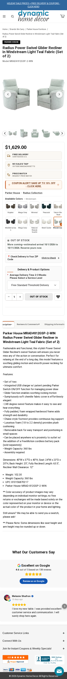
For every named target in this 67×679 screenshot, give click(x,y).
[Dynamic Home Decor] (33, 16)
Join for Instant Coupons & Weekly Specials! (26, 648)
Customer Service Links (15, 633)
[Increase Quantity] (20, 296)
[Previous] (4, 133)
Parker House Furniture (36, 29)
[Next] (62, 133)
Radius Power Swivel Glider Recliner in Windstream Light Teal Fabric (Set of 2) (32, 35)
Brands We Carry (17, 29)
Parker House (12, 193)
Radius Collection (32, 193)
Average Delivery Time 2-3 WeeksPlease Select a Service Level (28, 276)
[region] (33, 133)
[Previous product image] (7, 94)
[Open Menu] (4, 16)
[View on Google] (7, 598)
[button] (12, 133)
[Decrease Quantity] (8, 296)
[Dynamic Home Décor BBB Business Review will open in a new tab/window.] (50, 660)
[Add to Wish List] (58, 297)
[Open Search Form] (12, 16)
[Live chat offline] (59, 671)
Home (4, 29)
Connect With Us (11, 641)
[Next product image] (59, 94)
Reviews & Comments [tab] (27, 324)
